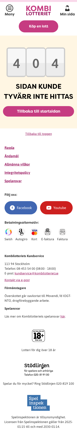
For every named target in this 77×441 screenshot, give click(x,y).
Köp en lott (38, 26)
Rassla (9, 148)
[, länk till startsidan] (38, 10)
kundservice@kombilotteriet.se (36, 273)
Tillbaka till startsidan (38, 111)
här (62, 316)
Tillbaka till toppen (38, 134)
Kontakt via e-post (17, 280)
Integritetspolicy (17, 173)
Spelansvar (13, 181)
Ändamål (12, 156)
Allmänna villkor (17, 164)
